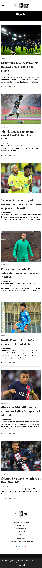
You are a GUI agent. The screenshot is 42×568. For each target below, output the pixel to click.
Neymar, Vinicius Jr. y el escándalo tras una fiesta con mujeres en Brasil (21, 204)
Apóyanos (21, 538)
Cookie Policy (12, 562)
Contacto (21, 531)
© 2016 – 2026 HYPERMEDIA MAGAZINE (21, 541)
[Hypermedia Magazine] (21, 5)
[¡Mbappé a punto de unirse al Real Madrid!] (21, 456)
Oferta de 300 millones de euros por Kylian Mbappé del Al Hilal (20, 411)
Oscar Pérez (7, 75)
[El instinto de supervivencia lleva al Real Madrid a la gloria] (21, 40)
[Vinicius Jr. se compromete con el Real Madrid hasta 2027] (21, 109)
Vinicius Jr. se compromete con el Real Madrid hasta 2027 (19, 135)
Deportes (4, 58)
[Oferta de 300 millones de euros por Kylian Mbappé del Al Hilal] (21, 385)
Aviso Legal (21, 525)
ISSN (21, 535)
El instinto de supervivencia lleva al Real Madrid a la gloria (19, 67)
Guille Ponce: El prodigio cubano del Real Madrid (17, 342)
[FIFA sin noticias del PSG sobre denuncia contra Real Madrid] (21, 246)
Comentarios (21, 528)
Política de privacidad (21, 522)
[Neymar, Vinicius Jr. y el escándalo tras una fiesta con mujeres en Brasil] (21, 178)
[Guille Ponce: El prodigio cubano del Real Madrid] (21, 317)
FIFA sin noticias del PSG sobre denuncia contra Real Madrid (20, 273)
